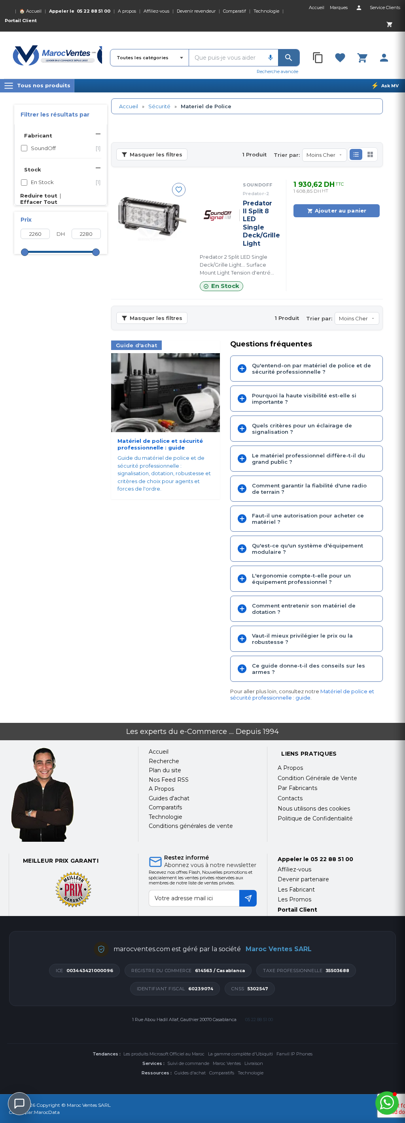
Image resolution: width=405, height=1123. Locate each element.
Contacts (290, 798)
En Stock (65, 182)
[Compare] (318, 57)
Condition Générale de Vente (317, 778)
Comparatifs (221, 1073)
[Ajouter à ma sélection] (178, 189)
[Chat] (19, 1103)
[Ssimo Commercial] (68, 794)
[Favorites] (340, 57)
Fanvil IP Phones (294, 1054)
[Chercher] (288, 57)
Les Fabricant (296, 889)
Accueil (128, 106)
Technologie (266, 11)
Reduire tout (38, 195)
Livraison (253, 1063)
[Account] (358, 7)
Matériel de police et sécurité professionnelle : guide (302, 694)
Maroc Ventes (227, 1063)
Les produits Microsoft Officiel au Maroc (163, 1054)
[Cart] (389, 24)
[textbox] (226, 57)
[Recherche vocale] (270, 57)
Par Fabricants (297, 788)
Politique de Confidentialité (315, 818)
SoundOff (65, 148)
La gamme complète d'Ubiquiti (240, 1054)
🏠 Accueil (30, 11)
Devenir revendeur (196, 11)
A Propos (290, 767)
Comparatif (234, 11)
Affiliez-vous (156, 11)
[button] (356, 154)
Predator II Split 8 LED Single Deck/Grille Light (259, 223)
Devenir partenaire (303, 879)
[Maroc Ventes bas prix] (57, 55)
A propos (127, 11)
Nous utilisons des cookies (314, 808)
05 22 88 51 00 (93, 11)
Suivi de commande (188, 1063)
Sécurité (159, 106)
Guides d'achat (190, 1073)
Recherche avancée (277, 71)
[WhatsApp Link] (387, 1103)
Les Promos (294, 899)
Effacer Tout (38, 202)
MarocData (47, 1112)
